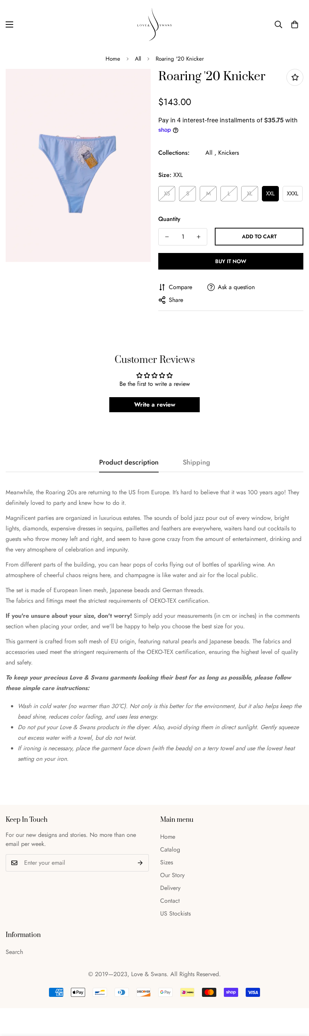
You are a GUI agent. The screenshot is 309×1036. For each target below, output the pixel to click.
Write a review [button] (154, 404)
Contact (170, 900)
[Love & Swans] (154, 24)
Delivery (170, 888)
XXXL (292, 193)
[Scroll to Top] (294, 995)
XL (249, 193)
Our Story (172, 875)
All (138, 59)
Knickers (228, 152)
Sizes (166, 862)
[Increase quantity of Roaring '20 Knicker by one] (198, 237)
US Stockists (175, 913)
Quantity (169, 219)
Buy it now (230, 261)
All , (210, 152)
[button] (294, 24)
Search (14, 952)
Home (113, 59)
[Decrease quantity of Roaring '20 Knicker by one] (167, 237)
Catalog (170, 849)
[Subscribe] (140, 862)
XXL (270, 193)
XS (167, 193)
